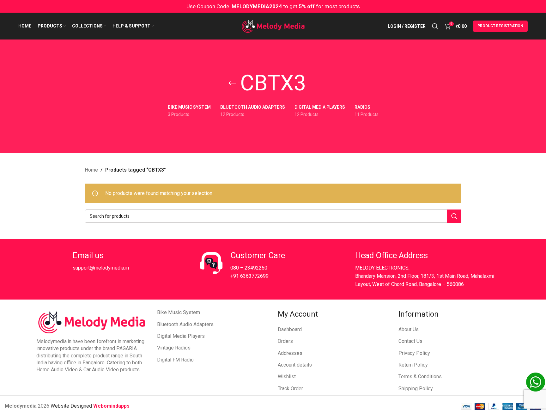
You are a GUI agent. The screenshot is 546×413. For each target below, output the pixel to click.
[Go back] (232, 83)
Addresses (290, 353)
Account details (295, 365)
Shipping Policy (415, 389)
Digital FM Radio (175, 360)
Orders (285, 341)
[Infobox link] (115, 263)
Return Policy (413, 365)
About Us (408, 329)
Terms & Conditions (420, 377)
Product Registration (500, 26)
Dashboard (290, 329)
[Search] (435, 26)
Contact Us (410, 341)
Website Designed (72, 406)
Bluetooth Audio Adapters (185, 324)
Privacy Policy (414, 353)
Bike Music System (178, 312)
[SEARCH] (454, 216)
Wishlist (287, 377)
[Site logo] (273, 26)
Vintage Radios (174, 348)
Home (91, 170)
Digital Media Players (181, 336)
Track (284, 389)
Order (297, 389)
